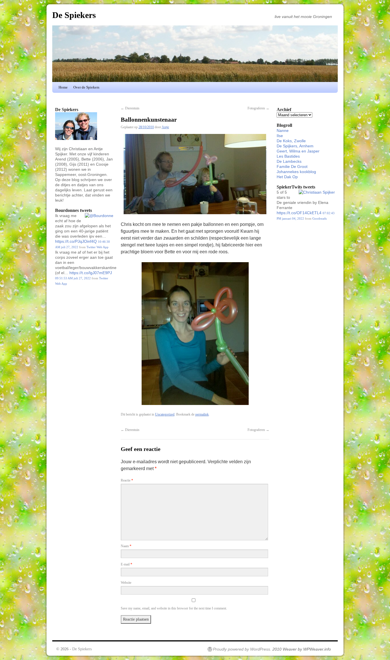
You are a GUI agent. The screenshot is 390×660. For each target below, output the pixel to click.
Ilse (280, 135)
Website (126, 583)
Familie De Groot (292, 166)
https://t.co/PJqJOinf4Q (76, 241)
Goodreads (319, 218)
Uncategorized (164, 414)
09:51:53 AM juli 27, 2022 (73, 278)
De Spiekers (74, 15)
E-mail (126, 564)
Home (63, 87)
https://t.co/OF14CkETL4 (299, 212)
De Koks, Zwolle (291, 141)
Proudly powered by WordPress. (242, 649)
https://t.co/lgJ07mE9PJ (90, 272)
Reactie (127, 480)
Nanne (283, 130)
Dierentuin (130, 108)
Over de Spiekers (86, 87)
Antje (165, 127)
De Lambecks (289, 161)
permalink (202, 414)
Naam (126, 546)
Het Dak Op (287, 176)
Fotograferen (258, 108)
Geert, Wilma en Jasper (298, 151)
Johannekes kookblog (296, 171)
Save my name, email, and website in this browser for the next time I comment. (174, 608)
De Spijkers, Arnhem (295, 146)
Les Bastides (288, 156)
